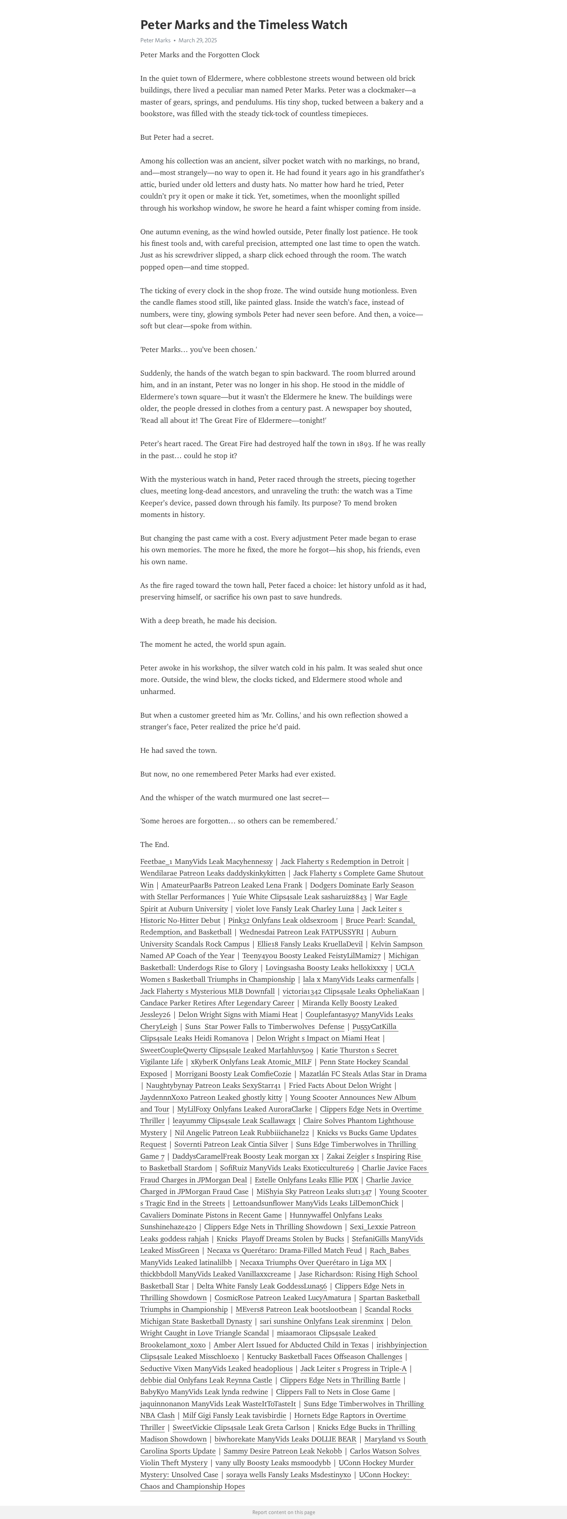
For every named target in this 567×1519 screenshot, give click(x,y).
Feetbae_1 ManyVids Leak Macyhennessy (206, 861)
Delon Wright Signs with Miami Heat (238, 1014)
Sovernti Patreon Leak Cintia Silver (231, 1144)
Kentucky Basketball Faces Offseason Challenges (324, 1356)
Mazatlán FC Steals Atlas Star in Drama (363, 1073)
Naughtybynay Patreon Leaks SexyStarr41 (213, 1085)
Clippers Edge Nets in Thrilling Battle (340, 1380)
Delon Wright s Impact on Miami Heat (318, 1038)
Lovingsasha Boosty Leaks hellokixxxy (327, 967)
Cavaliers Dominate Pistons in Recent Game (211, 1215)
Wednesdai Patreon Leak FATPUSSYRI (302, 932)
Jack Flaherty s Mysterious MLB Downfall (207, 991)
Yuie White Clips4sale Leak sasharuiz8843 (299, 896)
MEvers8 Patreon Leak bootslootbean (296, 1309)
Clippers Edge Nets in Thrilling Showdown (273, 1226)
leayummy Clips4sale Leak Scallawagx (234, 1120)
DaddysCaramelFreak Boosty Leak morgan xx (245, 1156)
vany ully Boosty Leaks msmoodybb (273, 1462)
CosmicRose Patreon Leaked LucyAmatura (283, 1297)
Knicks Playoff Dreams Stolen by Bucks (280, 1238)
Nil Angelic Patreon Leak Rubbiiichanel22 (242, 1132)
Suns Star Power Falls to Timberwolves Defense (265, 1026)
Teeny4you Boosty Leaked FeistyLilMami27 (311, 955)
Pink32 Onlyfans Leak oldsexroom (283, 920)
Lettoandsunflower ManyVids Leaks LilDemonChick (315, 1203)
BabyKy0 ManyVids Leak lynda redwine (204, 1391)
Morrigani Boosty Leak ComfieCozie (233, 1073)
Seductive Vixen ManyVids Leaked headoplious (216, 1368)
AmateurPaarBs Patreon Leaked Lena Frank (231, 885)
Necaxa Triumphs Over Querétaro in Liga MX (313, 1262)
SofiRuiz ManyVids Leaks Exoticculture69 (287, 1167)
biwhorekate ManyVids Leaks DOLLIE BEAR (286, 1439)
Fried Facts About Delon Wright (340, 1085)
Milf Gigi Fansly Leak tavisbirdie (234, 1415)
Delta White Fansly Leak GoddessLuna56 (262, 1286)
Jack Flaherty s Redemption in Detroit (342, 861)
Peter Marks (155, 40)
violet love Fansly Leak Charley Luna (295, 908)
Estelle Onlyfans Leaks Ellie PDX (306, 1179)
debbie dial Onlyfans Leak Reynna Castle (206, 1380)
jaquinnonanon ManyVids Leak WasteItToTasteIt (218, 1403)
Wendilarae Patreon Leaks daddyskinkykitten (213, 873)
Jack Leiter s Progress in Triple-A (354, 1368)
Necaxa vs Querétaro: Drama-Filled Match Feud (284, 1250)
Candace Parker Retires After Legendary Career (217, 1002)
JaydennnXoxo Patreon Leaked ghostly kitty (211, 1097)
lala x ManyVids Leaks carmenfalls (358, 979)
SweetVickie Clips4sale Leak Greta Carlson (241, 1427)
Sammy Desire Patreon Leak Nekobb (283, 1451)
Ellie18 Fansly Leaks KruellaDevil (310, 944)
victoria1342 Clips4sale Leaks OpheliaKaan (351, 991)
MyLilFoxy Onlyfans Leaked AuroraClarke (244, 1109)
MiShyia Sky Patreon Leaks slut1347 (314, 1191)
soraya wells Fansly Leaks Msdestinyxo (288, 1474)
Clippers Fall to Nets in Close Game (333, 1391)
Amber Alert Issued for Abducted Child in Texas (291, 1344)
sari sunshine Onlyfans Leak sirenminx (322, 1321)
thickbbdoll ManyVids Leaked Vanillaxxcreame (215, 1274)
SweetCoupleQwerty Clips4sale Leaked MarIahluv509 (226, 1050)
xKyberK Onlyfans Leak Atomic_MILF (251, 1061)
